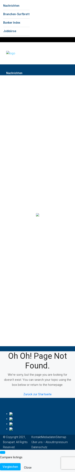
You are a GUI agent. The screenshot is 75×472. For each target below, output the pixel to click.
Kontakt (36, 437)
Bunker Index (11, 22)
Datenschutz (39, 447)
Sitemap (61, 437)
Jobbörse (9, 31)
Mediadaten (48, 437)
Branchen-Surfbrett (16, 14)
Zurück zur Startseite (37, 394)
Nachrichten (11, 5)
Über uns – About (42, 442)
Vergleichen (10, 467)
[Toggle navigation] (69, 41)
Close (28, 467)
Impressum (60, 442)
